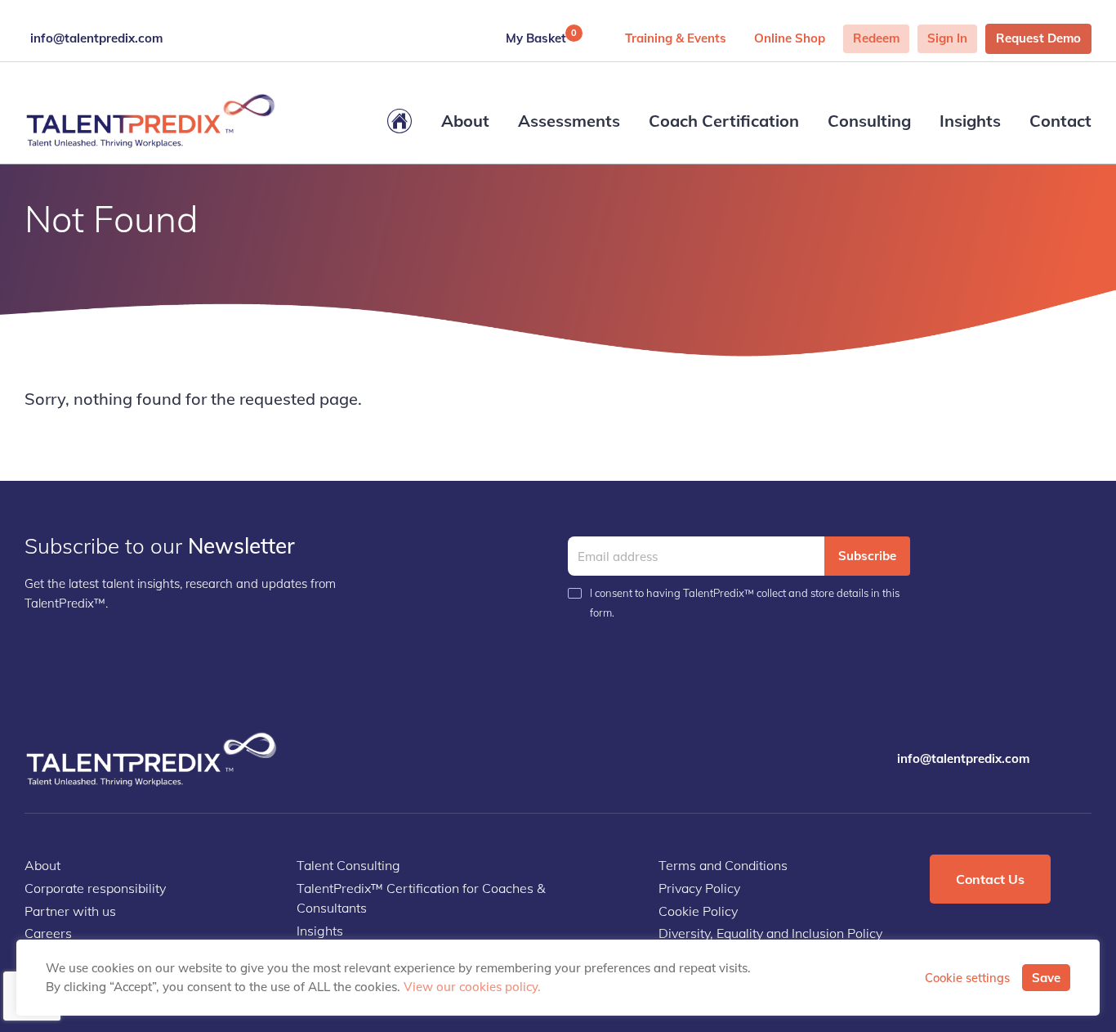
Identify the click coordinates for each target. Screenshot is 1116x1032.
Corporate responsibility (95, 888)
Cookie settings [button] (967, 978)
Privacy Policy (699, 888)
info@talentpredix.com (96, 38)
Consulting (869, 120)
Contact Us (990, 879)
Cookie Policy (698, 911)
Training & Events (675, 38)
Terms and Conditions (723, 865)
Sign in (947, 38)
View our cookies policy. (472, 986)
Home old (399, 121)
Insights (970, 120)
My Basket (541, 36)
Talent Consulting (348, 865)
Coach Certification (724, 120)
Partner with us (70, 911)
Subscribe (867, 555)
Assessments (569, 120)
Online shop (789, 38)
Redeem (876, 38)
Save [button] (1046, 977)
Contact (1060, 120)
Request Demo (1038, 38)
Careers (48, 933)
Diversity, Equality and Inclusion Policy (770, 933)
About (465, 120)
